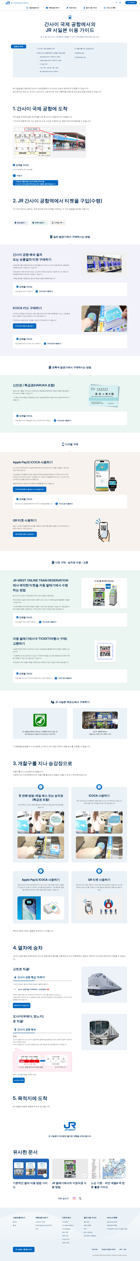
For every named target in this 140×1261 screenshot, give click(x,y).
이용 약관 (94, 1249)
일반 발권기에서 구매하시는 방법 (50, 57)
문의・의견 (123, 1249)
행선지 (15, 1222)
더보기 (19, 175)
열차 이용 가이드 (91, 8)
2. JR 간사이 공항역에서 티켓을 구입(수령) (51, 53)
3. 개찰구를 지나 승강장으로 (84, 49)
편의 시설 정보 (88, 1232)
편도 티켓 (65, 1232)
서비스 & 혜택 (110, 8)
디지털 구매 (43, 64)
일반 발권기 (21, 223)
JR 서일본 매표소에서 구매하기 (49, 71)
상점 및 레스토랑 (112, 1222)
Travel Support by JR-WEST (43, 1225)
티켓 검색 (65, 1222)
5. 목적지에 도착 (80, 57)
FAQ (36, 1229)
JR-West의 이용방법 (90, 1236)
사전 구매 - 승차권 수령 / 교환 (49, 68)
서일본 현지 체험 (112, 1225)
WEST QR (65, 1236)
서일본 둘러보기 (34, 8)
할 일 (14, 1225)
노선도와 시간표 (40, 1222)
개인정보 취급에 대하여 (108, 1249)
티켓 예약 (132, 2)
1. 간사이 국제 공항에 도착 (46, 49)
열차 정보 (87, 1222)
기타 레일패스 (66, 1229)
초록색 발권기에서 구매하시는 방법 (50, 60)
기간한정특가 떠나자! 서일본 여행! (117, 1229)
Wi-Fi (85, 1229)
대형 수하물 (87, 1225)
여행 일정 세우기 (54, 8)
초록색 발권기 (39, 223)
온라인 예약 (65, 1243)
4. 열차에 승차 (79, 53)
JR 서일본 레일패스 (68, 1225)
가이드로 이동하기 (46, 291)
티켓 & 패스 (73, 8)
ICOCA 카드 (65, 1239)
